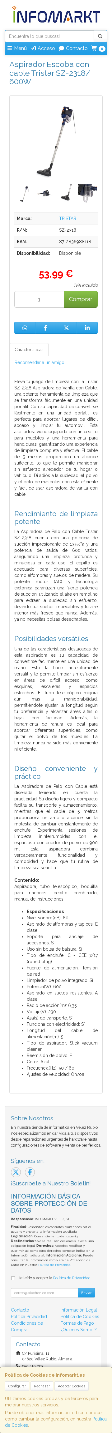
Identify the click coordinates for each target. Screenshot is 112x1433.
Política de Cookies (80, 1316)
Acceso (45, 48)
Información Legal (79, 1309)
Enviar (86, 1293)
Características (29, 349)
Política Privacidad (29, 1316)
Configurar (17, 1386)
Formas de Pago (77, 1323)
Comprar (80, 299)
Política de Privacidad (54, 1264)
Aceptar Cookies (71, 1386)
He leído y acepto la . (54, 1278)
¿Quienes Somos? (79, 1329)
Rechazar (42, 1386)
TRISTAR (67, 218)
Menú (20, 48)
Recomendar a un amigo (39, 362)
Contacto (76, 48)
